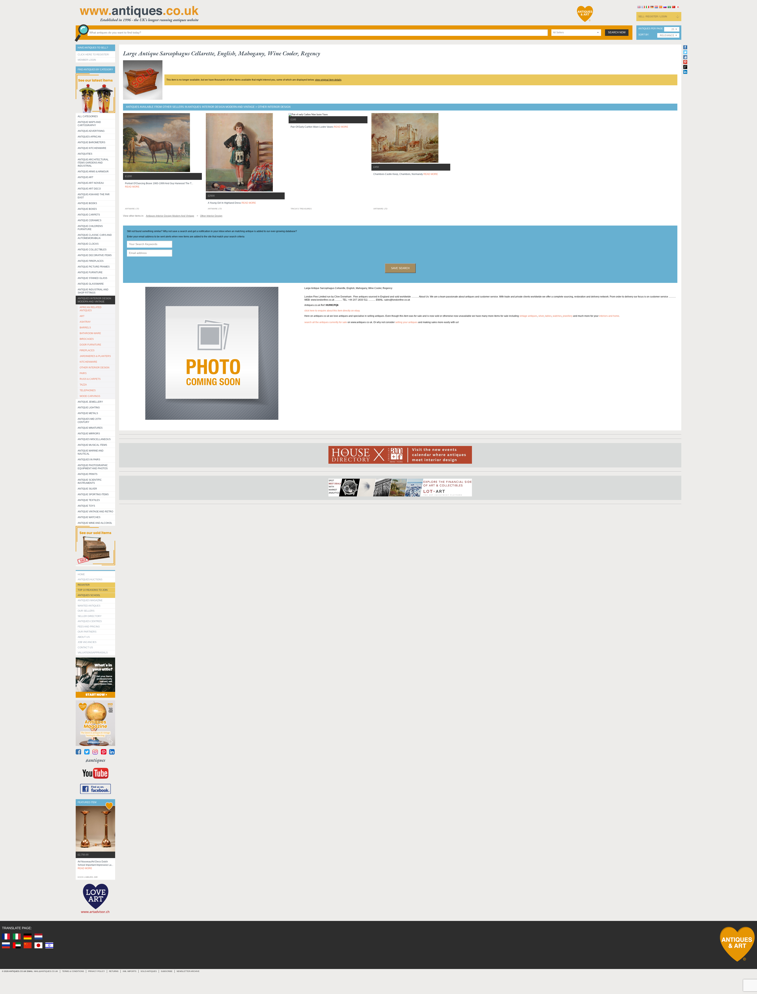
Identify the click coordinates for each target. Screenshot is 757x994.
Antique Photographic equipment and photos (93, 467)
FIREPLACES (87, 350)
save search (400, 268)
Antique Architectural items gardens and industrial (93, 162)
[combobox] (576, 32)
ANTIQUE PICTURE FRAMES (94, 266)
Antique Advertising (91, 131)
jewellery (567, 316)
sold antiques (149, 971)
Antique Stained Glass (92, 278)
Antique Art (85, 177)
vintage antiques (528, 316)
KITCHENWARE (88, 361)
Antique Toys (86, 505)
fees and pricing (89, 626)
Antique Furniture (90, 272)
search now (617, 32)
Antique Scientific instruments (90, 481)
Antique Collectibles (92, 249)
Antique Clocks (88, 243)
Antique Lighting (89, 407)
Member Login (87, 60)
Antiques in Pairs (89, 459)
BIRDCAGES (87, 339)
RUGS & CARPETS (90, 379)
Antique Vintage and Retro (95, 511)
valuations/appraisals (93, 652)
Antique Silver (87, 488)
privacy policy (96, 971)
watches (557, 316)
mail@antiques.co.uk (46, 971)
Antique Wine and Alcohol (95, 523)
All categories (88, 116)
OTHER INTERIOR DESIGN (94, 367)
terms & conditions (73, 971)
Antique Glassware (91, 283)
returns (113, 971)
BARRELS (85, 327)
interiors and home (609, 316)
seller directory (90, 616)
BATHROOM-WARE (90, 333)
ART (82, 316)
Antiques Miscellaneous (94, 439)
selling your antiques (406, 322)
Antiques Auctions (90, 579)
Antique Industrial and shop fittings (93, 291)
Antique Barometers (91, 142)
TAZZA (83, 384)
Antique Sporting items (93, 494)
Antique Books (87, 203)
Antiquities (85, 153)
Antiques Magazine (90, 600)
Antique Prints (87, 474)
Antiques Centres (90, 621)
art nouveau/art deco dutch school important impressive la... (95, 865)
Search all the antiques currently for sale (325, 322)
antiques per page (650, 28)
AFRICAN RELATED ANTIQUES (91, 309)
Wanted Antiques (89, 605)
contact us (85, 647)
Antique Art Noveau (91, 183)
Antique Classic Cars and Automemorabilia (95, 237)
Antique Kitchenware (92, 148)
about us (84, 637)
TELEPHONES (88, 390)
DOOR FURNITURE (90, 344)
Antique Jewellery (90, 401)
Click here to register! (93, 54)
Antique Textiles (89, 500)
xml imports (129, 971)
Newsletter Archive (188, 971)
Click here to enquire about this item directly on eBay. (332, 310)
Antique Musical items (92, 445)
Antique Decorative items (95, 255)
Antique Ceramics (89, 220)
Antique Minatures (90, 427)
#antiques (95, 760)
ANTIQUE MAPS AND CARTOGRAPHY (89, 124)
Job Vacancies (87, 642)
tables (548, 316)
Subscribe (166, 971)
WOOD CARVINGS (90, 396)
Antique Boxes (87, 209)
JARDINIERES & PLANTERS (95, 356)
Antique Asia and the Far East (94, 196)
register (84, 584)
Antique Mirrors (89, 433)
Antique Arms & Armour (93, 171)
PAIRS (83, 373)
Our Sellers (86, 610)
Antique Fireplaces (90, 261)
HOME (81, 574)
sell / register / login (652, 16)
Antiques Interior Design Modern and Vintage (94, 300)
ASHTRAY (85, 321)
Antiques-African (89, 136)
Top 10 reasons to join (93, 590)
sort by (643, 34)
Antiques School (89, 595)
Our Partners (87, 631)
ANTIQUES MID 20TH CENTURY (89, 421)
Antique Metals (88, 413)
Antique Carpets (89, 214)
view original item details (328, 79)
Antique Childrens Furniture (90, 228)
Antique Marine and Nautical (90, 452)
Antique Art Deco (89, 188)
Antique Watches (89, 517)
